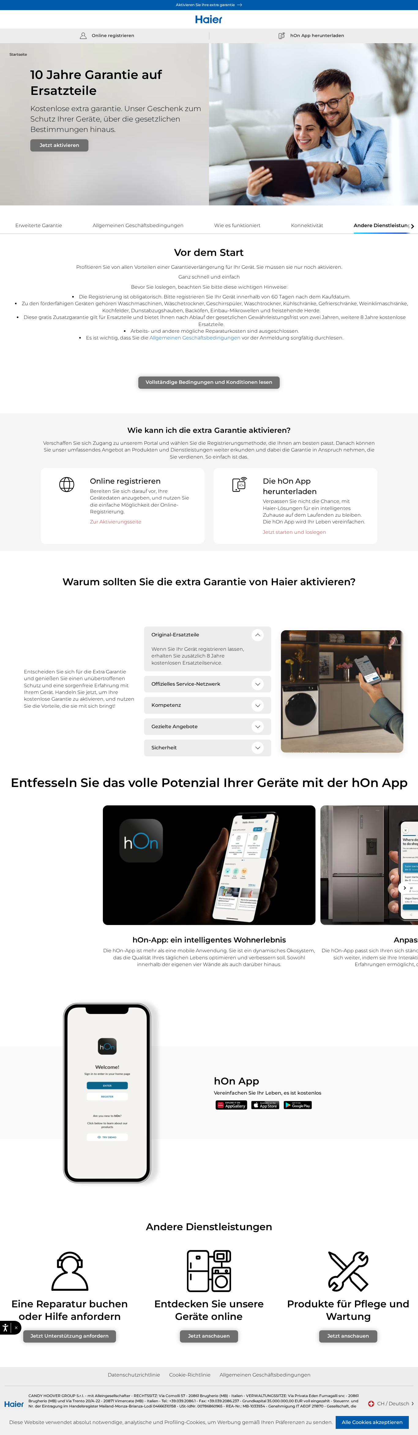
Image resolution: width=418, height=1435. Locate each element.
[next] (412, 226)
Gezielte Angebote (174, 726)
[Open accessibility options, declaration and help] (5, 1327)
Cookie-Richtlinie (190, 1375)
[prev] (6, 226)
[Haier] (209, 19)
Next (404, 888)
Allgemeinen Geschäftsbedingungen (195, 338)
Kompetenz (166, 705)
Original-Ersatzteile (175, 635)
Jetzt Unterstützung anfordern (70, 1336)
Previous (14, 888)
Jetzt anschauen (209, 1336)
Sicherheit (164, 748)
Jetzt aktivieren (59, 145)
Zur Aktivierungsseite (115, 522)
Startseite (18, 54)
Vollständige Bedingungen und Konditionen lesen (209, 382)
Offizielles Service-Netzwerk (185, 684)
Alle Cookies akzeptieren (372, 1422)
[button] (16, 1328)
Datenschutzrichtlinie (134, 1375)
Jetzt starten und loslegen (294, 532)
